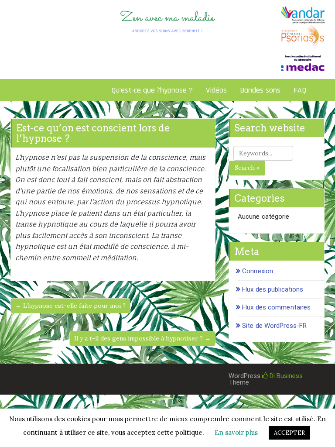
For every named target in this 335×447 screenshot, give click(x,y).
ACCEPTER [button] (289, 433)
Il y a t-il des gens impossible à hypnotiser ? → (142, 338)
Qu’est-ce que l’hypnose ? (152, 90)
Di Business (285, 376)
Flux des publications (272, 289)
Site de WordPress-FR (274, 326)
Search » (247, 168)
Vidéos (216, 90)
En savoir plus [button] (236, 432)
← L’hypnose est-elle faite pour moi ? (70, 305)
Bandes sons (260, 90)
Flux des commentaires (276, 307)
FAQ (300, 90)
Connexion (257, 271)
